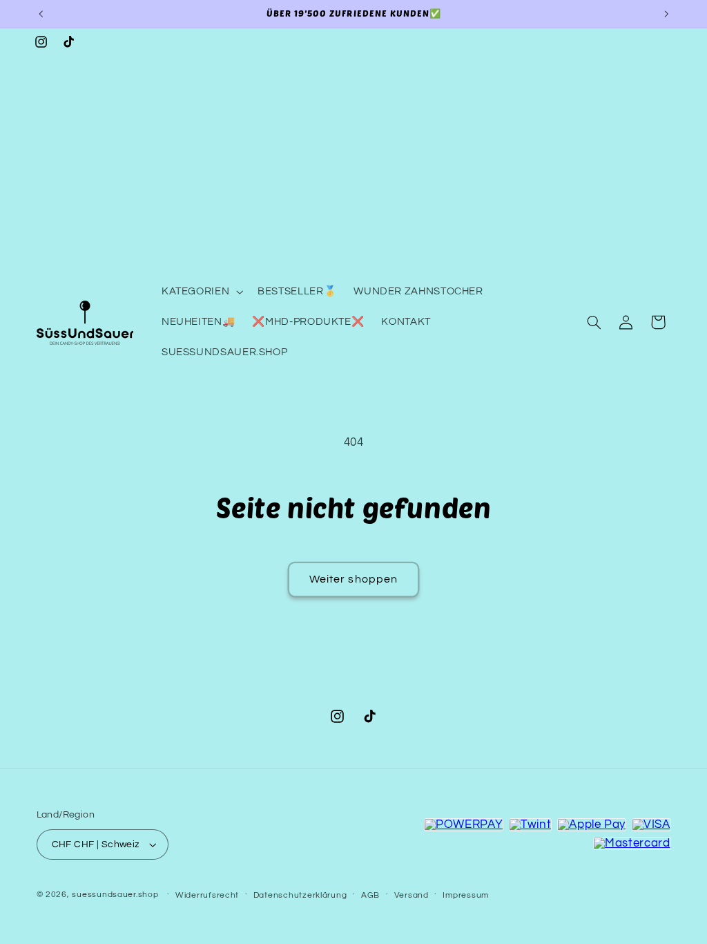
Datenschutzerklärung (300, 895)
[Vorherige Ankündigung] (41, 14)
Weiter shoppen (353, 579)
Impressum (466, 895)
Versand (411, 895)
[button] (201, 291)
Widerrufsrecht (207, 895)
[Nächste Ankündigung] (666, 14)
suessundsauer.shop (115, 894)
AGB (370, 895)
